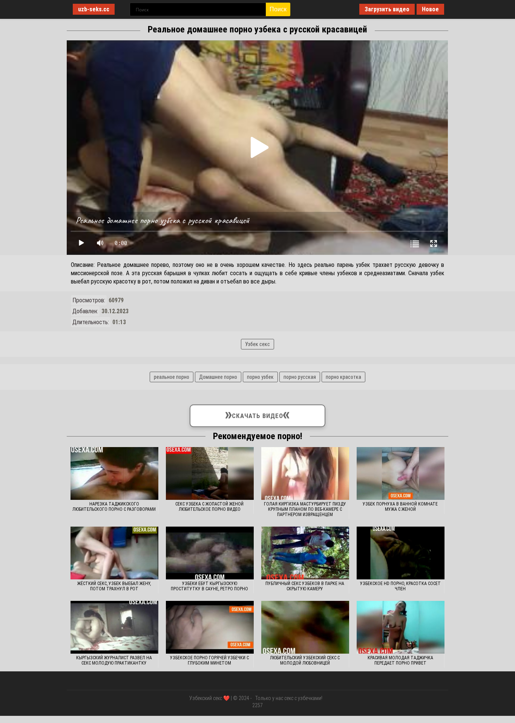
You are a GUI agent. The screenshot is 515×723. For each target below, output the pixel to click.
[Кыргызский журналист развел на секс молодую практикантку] (114, 627)
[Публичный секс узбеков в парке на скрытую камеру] (305, 553)
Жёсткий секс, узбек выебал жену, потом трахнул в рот (114, 586)
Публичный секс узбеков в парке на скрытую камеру (304, 586)
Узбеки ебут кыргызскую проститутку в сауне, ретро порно (209, 586)
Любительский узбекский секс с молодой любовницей (305, 660)
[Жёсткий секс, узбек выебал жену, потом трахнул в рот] (114, 553)
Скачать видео (257, 414)
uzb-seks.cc (93, 9)
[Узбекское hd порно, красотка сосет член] (400, 553)
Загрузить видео (387, 9)
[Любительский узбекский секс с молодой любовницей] (305, 627)
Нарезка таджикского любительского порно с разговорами (114, 506)
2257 (257, 705)
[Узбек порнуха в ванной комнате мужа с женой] (400, 473)
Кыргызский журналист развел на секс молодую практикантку (114, 660)
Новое (430, 9)
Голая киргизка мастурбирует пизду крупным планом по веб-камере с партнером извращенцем (305, 509)
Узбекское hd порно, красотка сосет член (400, 586)
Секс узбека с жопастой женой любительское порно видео (209, 506)
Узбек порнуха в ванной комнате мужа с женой (400, 506)
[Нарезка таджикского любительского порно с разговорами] (114, 473)
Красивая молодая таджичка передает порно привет (400, 660)
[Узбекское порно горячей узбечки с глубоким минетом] (210, 627)
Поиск (278, 9)
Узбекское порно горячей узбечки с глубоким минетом (209, 660)
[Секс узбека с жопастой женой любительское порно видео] (210, 473)
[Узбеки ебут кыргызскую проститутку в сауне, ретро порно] (210, 553)
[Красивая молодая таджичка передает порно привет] (400, 627)
